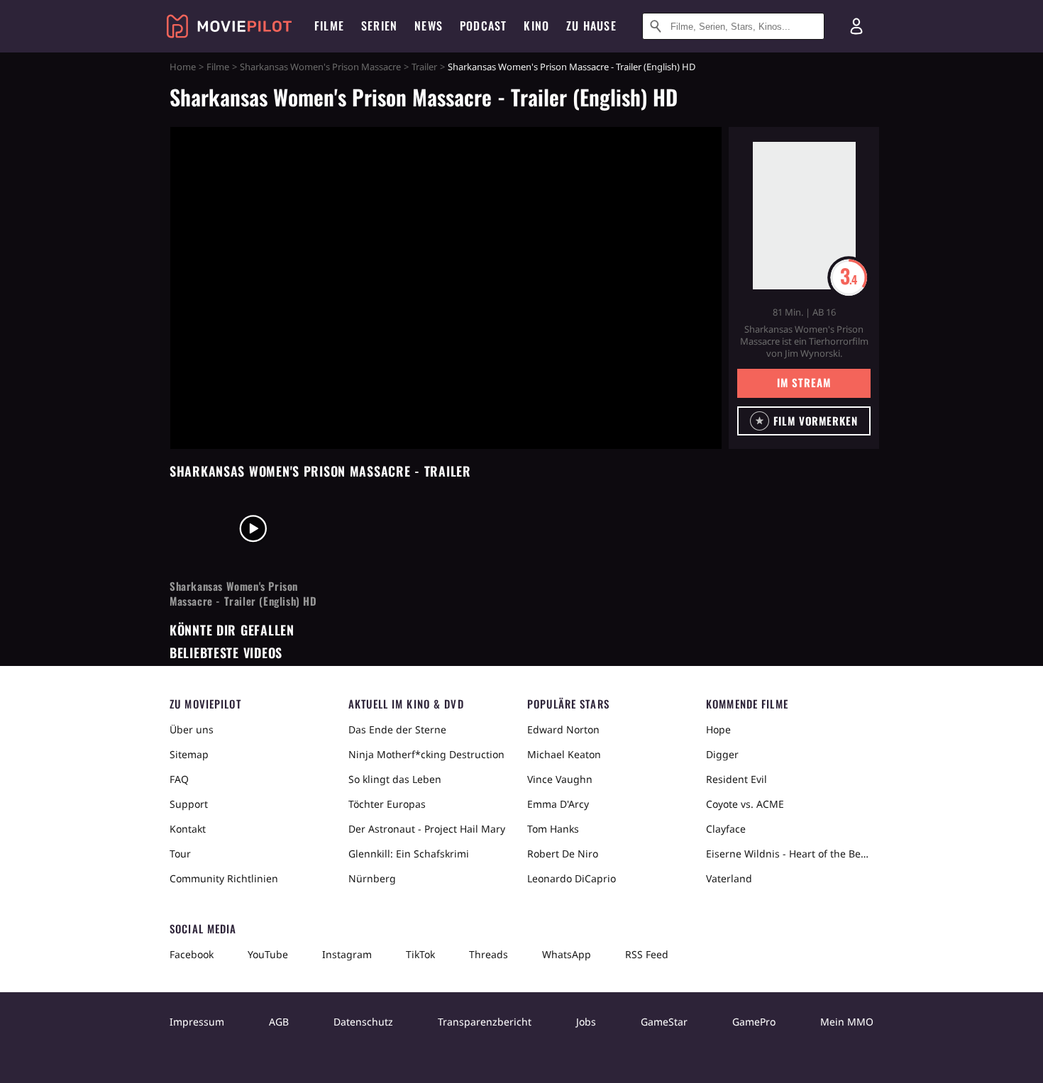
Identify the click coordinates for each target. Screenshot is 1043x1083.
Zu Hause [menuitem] (591, 25)
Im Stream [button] (803, 382)
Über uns (192, 729)
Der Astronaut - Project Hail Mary (426, 828)
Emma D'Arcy (558, 804)
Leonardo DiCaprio (571, 878)
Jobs (586, 1021)
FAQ (179, 779)
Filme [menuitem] (329, 25)
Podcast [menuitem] (483, 25)
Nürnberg (372, 878)
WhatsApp (566, 954)
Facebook (192, 954)
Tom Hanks (553, 828)
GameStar (664, 1021)
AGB (279, 1021)
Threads (488, 954)
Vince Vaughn (559, 779)
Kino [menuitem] (536, 25)
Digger (722, 754)
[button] (804, 420)
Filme (217, 66)
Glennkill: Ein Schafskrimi (408, 853)
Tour (180, 853)
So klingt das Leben (394, 779)
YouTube (268, 954)
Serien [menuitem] (379, 25)
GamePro (754, 1021)
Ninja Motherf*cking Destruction (426, 754)
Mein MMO (846, 1021)
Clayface (726, 828)
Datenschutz (363, 1021)
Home (183, 66)
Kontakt (188, 828)
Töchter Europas (387, 804)
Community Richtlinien (224, 878)
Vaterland (729, 878)
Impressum (197, 1021)
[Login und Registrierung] (856, 26)
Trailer (424, 66)
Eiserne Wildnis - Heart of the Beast (789, 853)
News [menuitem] (428, 25)
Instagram (347, 954)
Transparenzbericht (484, 1021)
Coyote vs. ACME (745, 804)
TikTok (420, 954)
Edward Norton (563, 729)
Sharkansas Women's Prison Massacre (320, 66)
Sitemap (189, 754)
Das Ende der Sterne (397, 729)
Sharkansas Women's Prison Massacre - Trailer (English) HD (243, 594)
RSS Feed (646, 954)
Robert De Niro (562, 853)
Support (189, 804)
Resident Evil (736, 779)
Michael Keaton (564, 754)
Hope (718, 729)
